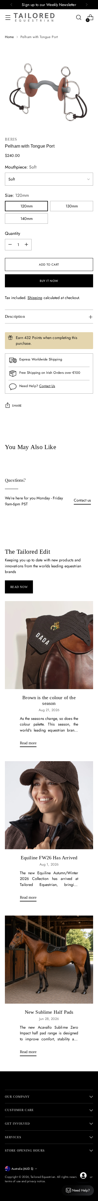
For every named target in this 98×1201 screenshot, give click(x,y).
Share (17, 405)
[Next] (87, 4)
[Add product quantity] (26, 244)
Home (9, 36)
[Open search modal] (78, 17)
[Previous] (11, 4)
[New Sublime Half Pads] (49, 960)
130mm (72, 206)
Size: (17, 195)
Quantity (12, 233)
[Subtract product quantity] (10, 244)
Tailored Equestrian (42, 1177)
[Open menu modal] (7, 17)
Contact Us (47, 385)
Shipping (34, 297)
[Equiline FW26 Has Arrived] (49, 805)
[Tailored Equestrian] (34, 17)
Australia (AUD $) (22, 1168)
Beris (11, 139)
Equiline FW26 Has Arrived (49, 857)
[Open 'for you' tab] (83, 1175)
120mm (26, 206)
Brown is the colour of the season (49, 700)
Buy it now (49, 281)
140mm (26, 218)
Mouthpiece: (20, 167)
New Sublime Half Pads (49, 1012)
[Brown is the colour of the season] (49, 645)
